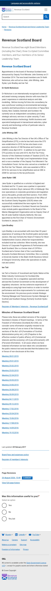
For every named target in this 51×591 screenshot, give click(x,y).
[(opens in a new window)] (4, 559)
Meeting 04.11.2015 (10, 399)
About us (5, 540)
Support (24, 540)
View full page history (11, 483)
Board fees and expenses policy (15, 455)
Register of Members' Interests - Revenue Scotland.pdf (25, 306)
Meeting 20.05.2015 (10, 380)
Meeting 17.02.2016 (10, 409)
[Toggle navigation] (46, 9)
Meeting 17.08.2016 (10, 423)
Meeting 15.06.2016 (10, 418)
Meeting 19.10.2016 (10, 433)
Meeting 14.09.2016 (10, 428)
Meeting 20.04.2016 (10, 413)
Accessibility (34, 540)
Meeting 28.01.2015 (10, 356)
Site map (23, 545)
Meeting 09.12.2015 (10, 404)
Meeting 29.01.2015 (10, 361)
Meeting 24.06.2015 (10, 385)
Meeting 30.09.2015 (10, 394)
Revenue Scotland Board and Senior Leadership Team (29, 27)
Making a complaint (9, 545)
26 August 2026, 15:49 (11, 478)
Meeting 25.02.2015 (10, 366)
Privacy (26, 549)
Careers (15, 540)
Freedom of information (11, 549)
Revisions (7, 30)
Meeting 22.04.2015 (10, 375)
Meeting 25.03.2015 (10, 370)
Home (4, 27)
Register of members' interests (15, 459)
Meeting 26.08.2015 (10, 390)
